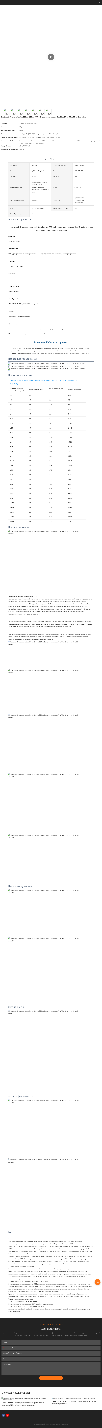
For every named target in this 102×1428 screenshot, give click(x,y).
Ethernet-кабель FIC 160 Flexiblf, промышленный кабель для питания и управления (74, 1402)
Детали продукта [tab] (51, 159)
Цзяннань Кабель (55, 1424)
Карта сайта (64, 1424)
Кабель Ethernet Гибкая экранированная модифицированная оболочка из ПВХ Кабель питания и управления (22, 1404)
